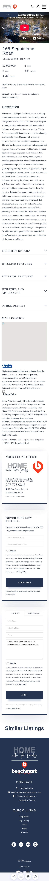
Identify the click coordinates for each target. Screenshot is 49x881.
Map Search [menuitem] (24, 816)
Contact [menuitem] (24, 832)
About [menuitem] (24, 824)
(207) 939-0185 (32, 6)
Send (24, 695)
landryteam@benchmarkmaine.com (26, 792)
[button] (4, 27)
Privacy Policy (9, 394)
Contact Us (10, 496)
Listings (12, 439)
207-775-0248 (15, 484)
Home (4, 439)
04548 (6, 443)
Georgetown (38, 439)
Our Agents (20, 496)
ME (19, 439)
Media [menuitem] (24, 828)
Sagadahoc (27, 439)
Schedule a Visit (34, 613)
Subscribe (24, 582)
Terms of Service (12, 708)
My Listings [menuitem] (24, 820)
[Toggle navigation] (44, 7)
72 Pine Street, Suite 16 (26, 798)
